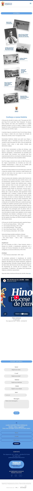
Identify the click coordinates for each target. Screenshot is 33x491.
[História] (16, 113)
